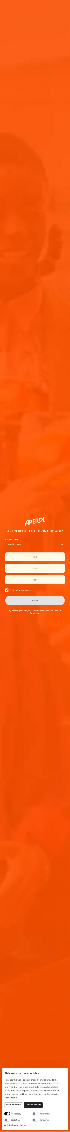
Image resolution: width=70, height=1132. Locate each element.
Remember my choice (20, 589)
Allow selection (13, 1104)
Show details (11, 1098)
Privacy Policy (42, 610)
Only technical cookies (15, 1125)
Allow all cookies (33, 1104)
